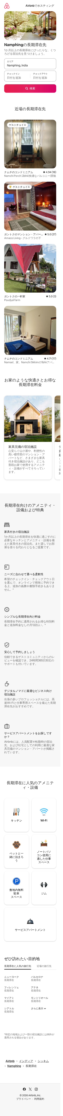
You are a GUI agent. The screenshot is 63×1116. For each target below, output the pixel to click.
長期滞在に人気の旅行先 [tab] (17, 966)
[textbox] (17, 78)
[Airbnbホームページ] (6, 5)
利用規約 (39, 1098)
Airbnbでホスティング (40, 6)
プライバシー (23, 1098)
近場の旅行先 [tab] (44, 966)
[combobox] (30, 65)
